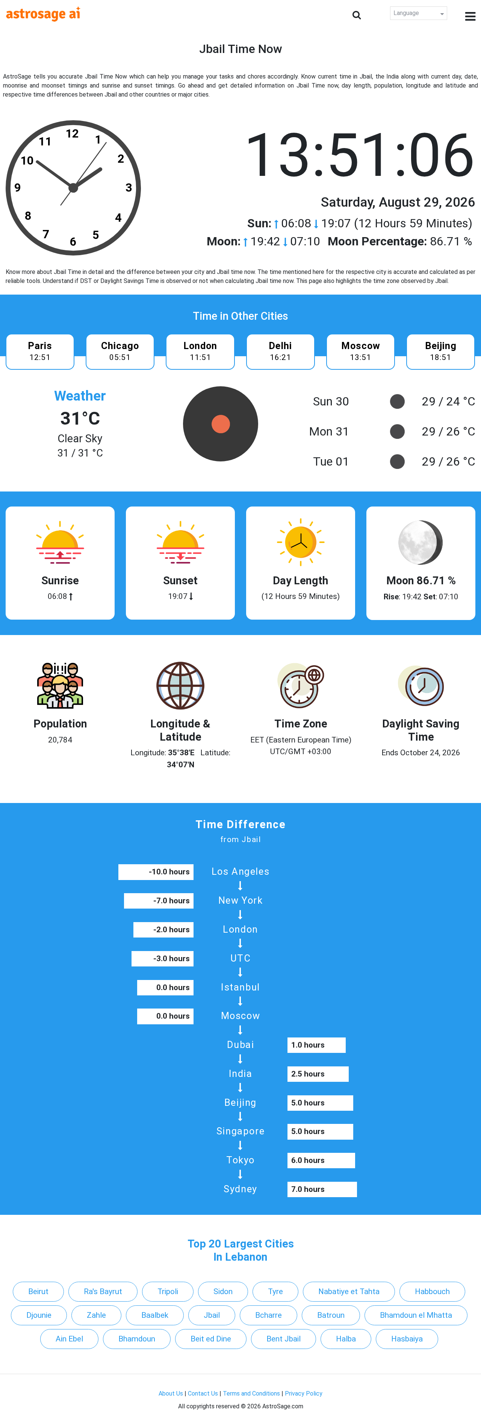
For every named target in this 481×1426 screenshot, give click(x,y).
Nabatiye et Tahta (349, 1291)
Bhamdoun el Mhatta (416, 1315)
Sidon (223, 1291)
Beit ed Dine (211, 1338)
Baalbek (154, 1315)
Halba (346, 1338)
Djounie (38, 1315)
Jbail (212, 1315)
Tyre (275, 1291)
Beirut (38, 1291)
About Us (171, 1393)
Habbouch (432, 1291)
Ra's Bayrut (103, 1291)
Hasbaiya (407, 1338)
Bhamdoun (136, 1338)
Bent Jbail (283, 1338)
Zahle (96, 1315)
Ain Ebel (69, 1338)
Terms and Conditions (251, 1393)
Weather (80, 396)
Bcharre (268, 1315)
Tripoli (167, 1291)
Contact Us (203, 1393)
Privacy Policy (303, 1393)
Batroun (331, 1315)
